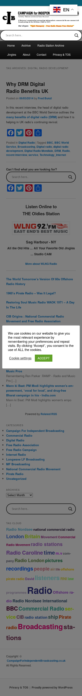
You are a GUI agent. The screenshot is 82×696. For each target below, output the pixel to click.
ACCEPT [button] (44, 358)
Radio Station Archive (50, 45)
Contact (41, 54)
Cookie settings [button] (20, 358)
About (26, 54)
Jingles (11, 54)
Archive (26, 45)
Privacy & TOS (62, 54)
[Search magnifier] (76, 35)
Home (11, 45)
